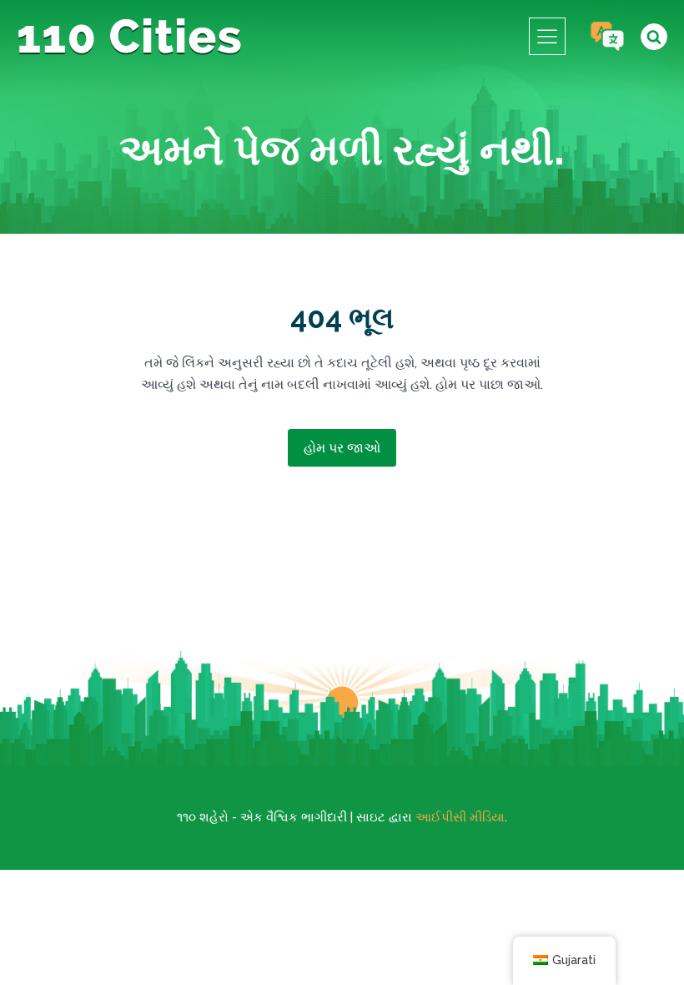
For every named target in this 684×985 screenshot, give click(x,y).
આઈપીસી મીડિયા (460, 817)
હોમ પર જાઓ (342, 448)
